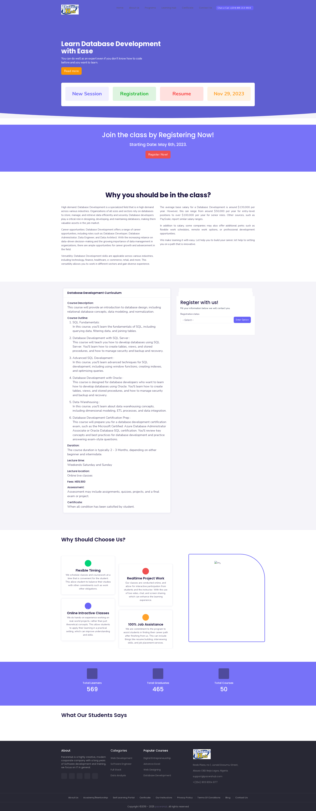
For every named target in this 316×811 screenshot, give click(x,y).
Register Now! (158, 154)
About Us (134, 7)
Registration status (189, 314)
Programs (150, 7)
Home (120, 7)
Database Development (157, 775)
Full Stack (116, 769)
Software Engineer (121, 764)
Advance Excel (152, 764)
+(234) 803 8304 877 (205, 782)
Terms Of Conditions (209, 797)
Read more (71, 71)
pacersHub (161, 806)
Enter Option (242, 319)
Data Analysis (118, 775)
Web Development (121, 758)
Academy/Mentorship (95, 797)
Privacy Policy (185, 797)
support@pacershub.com (207, 776)
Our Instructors (164, 797)
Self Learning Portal (124, 797)
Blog (228, 797)
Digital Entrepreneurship (157, 758)
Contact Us (205, 7)
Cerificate (187, 7)
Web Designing (152, 769)
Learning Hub (168, 7)
